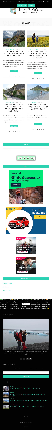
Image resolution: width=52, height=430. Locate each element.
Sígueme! (26, 303)
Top (26, 427)
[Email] (19, 76)
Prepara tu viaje (10, 49)
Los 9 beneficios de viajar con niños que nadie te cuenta (38, 54)
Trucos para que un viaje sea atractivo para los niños (14, 108)
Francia (12, 386)
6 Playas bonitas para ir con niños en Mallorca (38, 106)
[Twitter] (15, 76)
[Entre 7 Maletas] (26, 10)
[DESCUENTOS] (26, 187)
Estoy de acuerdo (22, 5)
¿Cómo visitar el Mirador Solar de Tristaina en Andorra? (27, 395)
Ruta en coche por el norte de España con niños (27, 407)
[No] (50, 4)
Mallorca (34, 102)
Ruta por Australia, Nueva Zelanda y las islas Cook (29, 401)
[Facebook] (13, 76)
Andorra (12, 392)
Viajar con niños (34, 49)
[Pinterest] (17, 76)
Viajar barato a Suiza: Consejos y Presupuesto (14, 53)
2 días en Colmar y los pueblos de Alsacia (25, 388)
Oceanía (12, 398)
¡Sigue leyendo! (13, 71)
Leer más (32, 5)
